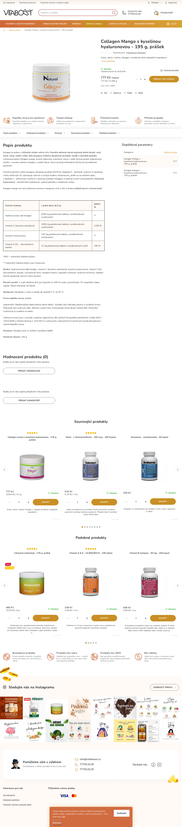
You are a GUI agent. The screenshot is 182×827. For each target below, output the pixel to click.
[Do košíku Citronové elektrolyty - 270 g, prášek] (46, 618)
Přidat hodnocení (29, 371)
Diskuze (58, 133)
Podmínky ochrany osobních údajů (54, 2)
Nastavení (57, 822)
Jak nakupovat (9, 2)
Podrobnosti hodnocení (136, 53)
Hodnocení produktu (36, 133)
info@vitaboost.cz (90, 759)
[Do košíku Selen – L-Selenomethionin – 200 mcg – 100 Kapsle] (104, 502)
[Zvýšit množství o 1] (145, 79)
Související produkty (80, 133)
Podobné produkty (108, 133)
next (177, 470)
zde (63, 816)
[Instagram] (159, 765)
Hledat (113, 12)
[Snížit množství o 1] (136, 79)
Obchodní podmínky (27, 2)
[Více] (171, 24)
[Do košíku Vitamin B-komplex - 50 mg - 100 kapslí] (163, 618)
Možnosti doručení (171, 70)
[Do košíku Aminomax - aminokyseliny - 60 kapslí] (163, 501)
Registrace (172, 2)
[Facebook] (153, 765)
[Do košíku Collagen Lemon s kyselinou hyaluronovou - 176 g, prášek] (46, 502)
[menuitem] (21, 24)
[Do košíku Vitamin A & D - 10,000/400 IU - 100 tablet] (104, 618)
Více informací (108, 61)
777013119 (134, 14)
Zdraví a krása (170, 152)
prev (5, 470)
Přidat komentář (29, 400)
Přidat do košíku (164, 79)
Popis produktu (10, 133)
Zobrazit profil (163, 687)
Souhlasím (121, 813)
